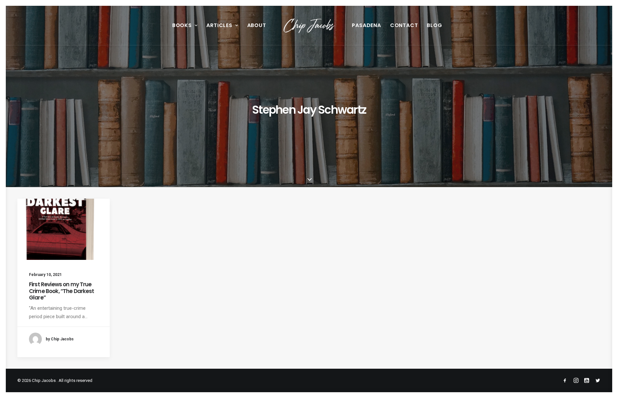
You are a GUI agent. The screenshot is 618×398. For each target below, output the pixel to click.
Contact (404, 25)
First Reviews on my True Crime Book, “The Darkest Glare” (61, 290)
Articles (219, 25)
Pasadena (366, 25)
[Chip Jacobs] (309, 25)
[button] (63, 229)
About (256, 25)
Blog (434, 25)
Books (182, 25)
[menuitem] (185, 25)
